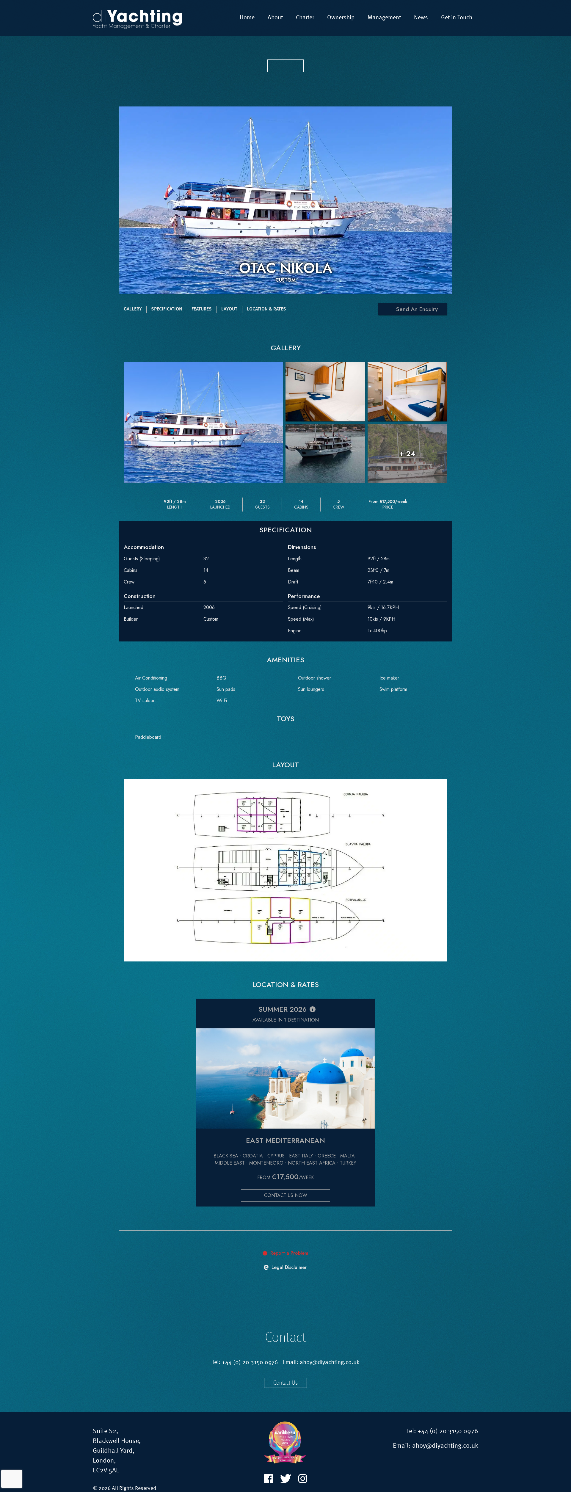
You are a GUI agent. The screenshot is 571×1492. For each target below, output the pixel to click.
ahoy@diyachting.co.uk (330, 1363)
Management (384, 18)
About (275, 18)
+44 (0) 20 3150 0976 (250, 1363)
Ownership (340, 18)
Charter (305, 18)
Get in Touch (456, 18)
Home (247, 18)
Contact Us (285, 1383)
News (421, 18)
